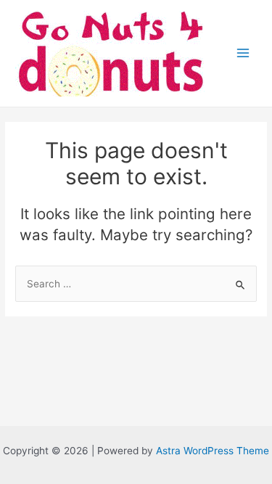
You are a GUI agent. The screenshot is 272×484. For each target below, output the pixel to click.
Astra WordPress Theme (212, 450)
